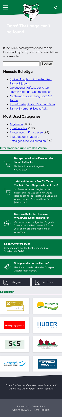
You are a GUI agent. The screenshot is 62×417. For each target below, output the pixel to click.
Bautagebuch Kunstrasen (26, 132)
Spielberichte (18, 128)
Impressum (23, 406)
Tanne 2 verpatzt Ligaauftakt (29, 108)
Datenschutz (38, 406)
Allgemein (16, 124)
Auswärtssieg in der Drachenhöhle (32, 104)
